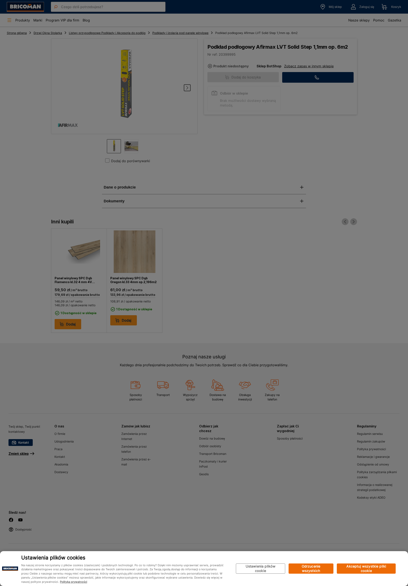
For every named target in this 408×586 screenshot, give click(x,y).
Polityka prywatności (73, 581)
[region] (204, 568)
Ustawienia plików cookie (261, 568)
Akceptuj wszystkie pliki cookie (366, 568)
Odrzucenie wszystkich (311, 568)
